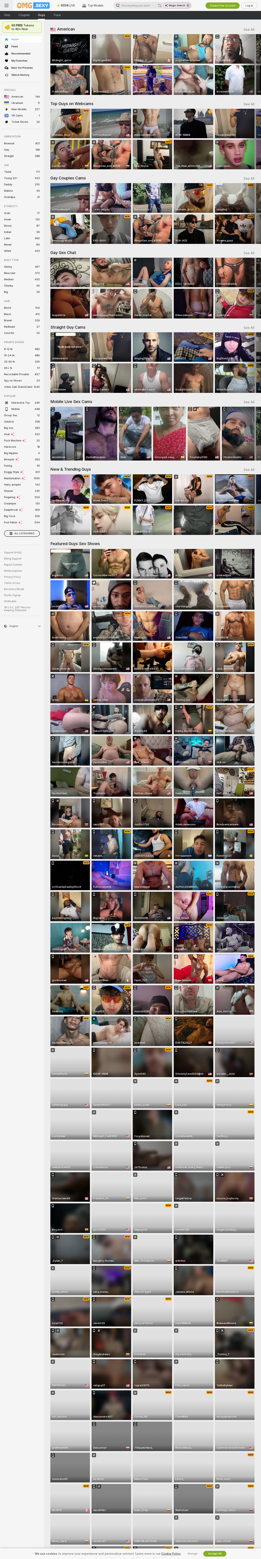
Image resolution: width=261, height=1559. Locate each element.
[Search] (160, 5)
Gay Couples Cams (68, 178)
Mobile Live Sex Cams (71, 401)
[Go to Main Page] (33, 5)
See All (249, 30)
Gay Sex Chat (63, 252)
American (66, 29)
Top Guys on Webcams (71, 103)
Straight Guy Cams (67, 327)
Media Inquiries (13, 570)
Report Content (13, 564)
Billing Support (12, 558)
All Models (10, 601)
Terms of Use (12, 583)
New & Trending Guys (70, 469)
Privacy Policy (12, 577)
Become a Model (14, 589)
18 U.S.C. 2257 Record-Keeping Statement (17, 609)
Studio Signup (12, 595)
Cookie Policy (170, 1553)
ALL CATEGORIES (24, 533)
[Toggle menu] (6, 5)
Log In (249, 5)
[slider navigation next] (251, 64)
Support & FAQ (12, 552)
